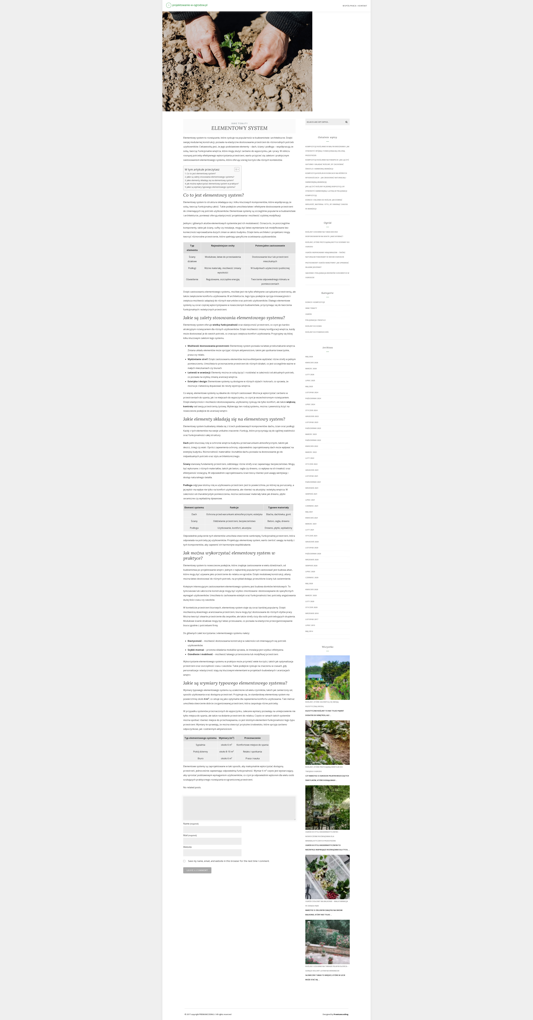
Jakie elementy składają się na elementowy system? (210, 180)
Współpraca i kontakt (355, 6)
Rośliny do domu (313, 326)
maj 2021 (309, 512)
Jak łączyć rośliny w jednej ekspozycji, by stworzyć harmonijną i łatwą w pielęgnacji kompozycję (326, 191)
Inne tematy (239, 123)
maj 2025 (309, 386)
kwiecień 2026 (311, 362)
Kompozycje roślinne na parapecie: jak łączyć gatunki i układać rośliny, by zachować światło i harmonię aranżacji (327, 164)
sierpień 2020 (311, 565)
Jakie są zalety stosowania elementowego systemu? (210, 177)
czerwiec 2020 (311, 577)
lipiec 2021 (310, 500)
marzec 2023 (311, 434)
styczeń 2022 (311, 464)
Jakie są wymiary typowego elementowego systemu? (211, 187)
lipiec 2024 (310, 404)
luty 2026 (309, 374)
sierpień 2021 (311, 494)
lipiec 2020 (310, 571)
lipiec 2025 (310, 380)
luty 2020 (309, 601)
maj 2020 (309, 583)
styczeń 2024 (311, 410)
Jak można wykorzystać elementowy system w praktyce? (213, 183)
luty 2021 (309, 530)
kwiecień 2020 (311, 589)
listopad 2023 (311, 422)
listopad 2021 (311, 476)
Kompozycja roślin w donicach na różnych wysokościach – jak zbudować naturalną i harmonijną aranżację (326, 177)
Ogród (308, 314)
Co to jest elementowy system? (201, 173)
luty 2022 (309, 458)
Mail (190, 835)
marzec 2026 (311, 368)
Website (187, 847)
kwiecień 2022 (311, 446)
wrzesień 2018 (311, 613)
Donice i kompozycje (315, 302)
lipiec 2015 (310, 625)
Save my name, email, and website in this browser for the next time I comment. (228, 861)
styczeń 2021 (311, 536)
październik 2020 (313, 553)
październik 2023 (313, 428)
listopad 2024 (311, 392)
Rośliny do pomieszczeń (317, 332)
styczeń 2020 (311, 607)
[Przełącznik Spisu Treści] (235, 169)
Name (191, 823)
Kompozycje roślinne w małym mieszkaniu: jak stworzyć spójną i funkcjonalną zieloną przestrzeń (327, 151)
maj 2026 (309, 356)
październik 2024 (313, 398)
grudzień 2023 (312, 416)
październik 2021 (313, 482)
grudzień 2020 (312, 542)
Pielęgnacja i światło (315, 320)
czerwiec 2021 (311, 506)
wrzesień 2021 (311, 488)
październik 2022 (313, 440)
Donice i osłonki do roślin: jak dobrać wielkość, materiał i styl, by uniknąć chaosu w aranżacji (326, 204)
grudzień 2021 (312, 470)
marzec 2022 (311, 452)
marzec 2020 (311, 595)
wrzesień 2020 (311, 559)
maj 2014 (309, 631)
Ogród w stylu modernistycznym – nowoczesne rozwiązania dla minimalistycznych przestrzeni (322, 836)
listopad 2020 (311, 548)
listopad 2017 (311, 619)
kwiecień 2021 (311, 518)
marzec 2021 (311, 524)
